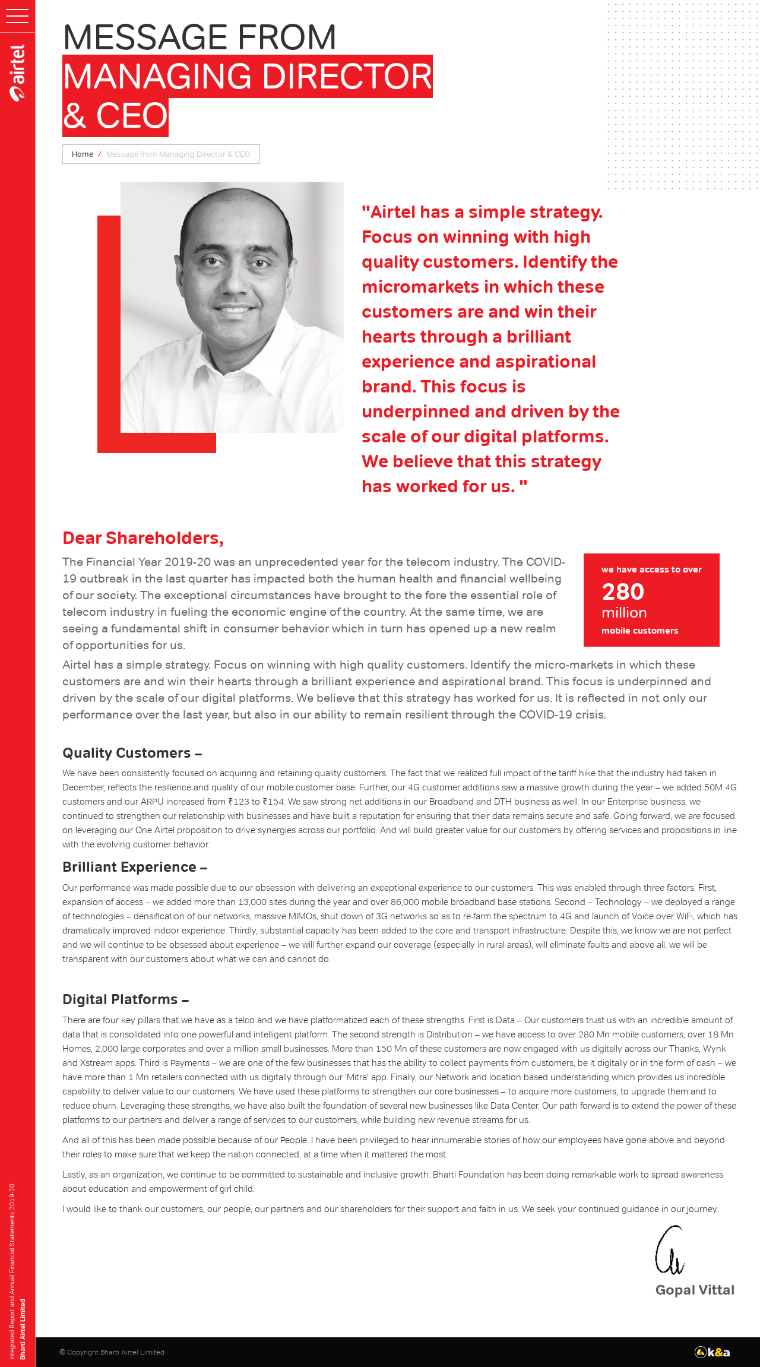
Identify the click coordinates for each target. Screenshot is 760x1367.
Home (82, 154)
